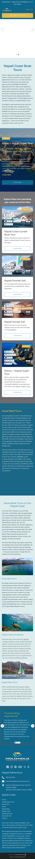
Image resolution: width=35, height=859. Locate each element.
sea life (26, 639)
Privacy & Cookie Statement (17, 857)
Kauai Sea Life (6, 816)
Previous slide (2, 29)
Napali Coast (6, 811)
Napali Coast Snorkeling (12, 635)
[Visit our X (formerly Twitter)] (25, 767)
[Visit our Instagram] (11, 767)
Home (4, 799)
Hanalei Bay (6, 809)
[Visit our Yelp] (28, 767)
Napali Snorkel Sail (15, 280)
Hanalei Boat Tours (8, 802)
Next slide (32, 29)
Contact (4, 818)
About (4, 806)
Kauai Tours (5, 804)
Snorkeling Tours (7, 813)
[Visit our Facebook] (8, 767)
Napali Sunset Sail (14, 321)
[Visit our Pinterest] (15, 767)
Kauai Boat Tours (9, 579)
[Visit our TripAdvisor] (20, 767)
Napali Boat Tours (10, 682)
